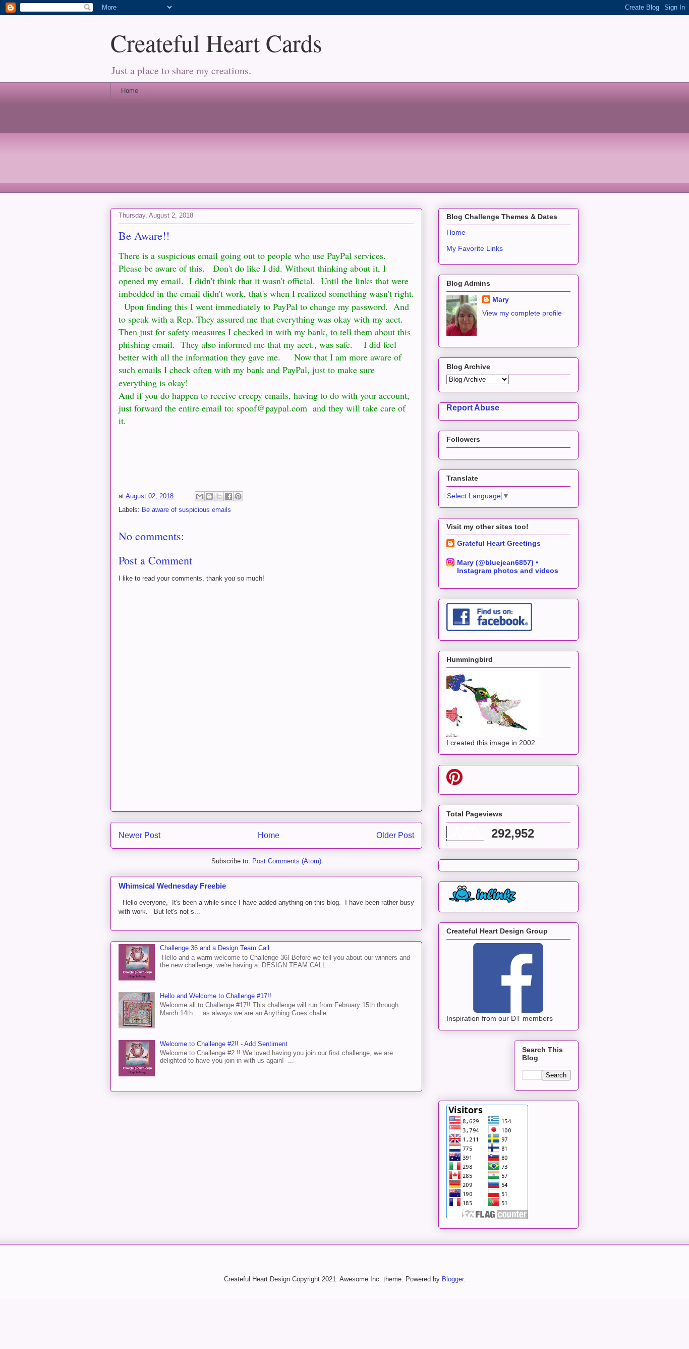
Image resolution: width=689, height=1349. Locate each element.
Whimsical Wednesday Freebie (172, 885)
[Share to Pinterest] (238, 496)
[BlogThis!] (209, 496)
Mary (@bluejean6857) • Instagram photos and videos (507, 566)
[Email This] (200, 496)
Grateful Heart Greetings (499, 543)
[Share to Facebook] (228, 496)
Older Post (395, 835)
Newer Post (139, 835)
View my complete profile (522, 313)
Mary (500, 299)
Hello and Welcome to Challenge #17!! (215, 996)
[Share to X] (219, 496)
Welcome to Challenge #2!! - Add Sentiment (224, 1044)
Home (129, 90)
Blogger (453, 1279)
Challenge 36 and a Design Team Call (214, 948)
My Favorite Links (474, 248)
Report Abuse (472, 407)
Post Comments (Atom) (286, 861)
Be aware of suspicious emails (186, 509)
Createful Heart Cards (216, 42)
